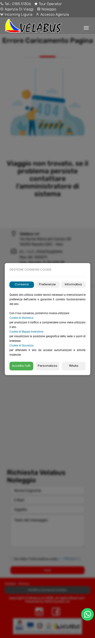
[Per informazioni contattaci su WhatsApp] (87, 614)
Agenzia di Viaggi (19, 9)
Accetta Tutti (21, 366)
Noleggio (48, 9)
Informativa (73, 284)
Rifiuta (73, 366)
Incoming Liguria (18, 14)
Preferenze (47, 284)
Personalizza (47, 366)
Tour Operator (50, 4)
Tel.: (8, 4)
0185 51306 (21, 4)
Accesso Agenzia (54, 14)
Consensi (22, 284)
